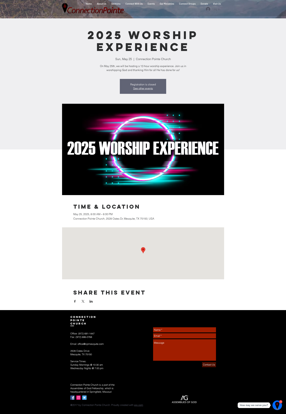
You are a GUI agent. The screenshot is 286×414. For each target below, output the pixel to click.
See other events (143, 88)
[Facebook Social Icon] (72, 397)
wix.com (138, 405)
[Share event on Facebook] (74, 301)
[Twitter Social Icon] (84, 397)
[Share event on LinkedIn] (91, 301)
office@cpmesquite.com (91, 343)
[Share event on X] (83, 301)
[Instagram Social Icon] (78, 397)
